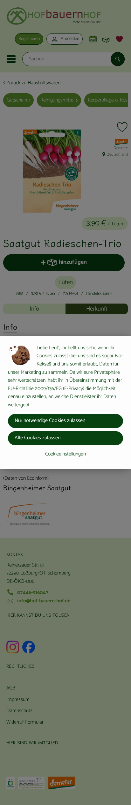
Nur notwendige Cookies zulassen (50, 420)
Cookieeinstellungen (65, 454)
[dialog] (65, 402)
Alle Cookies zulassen (37, 437)
